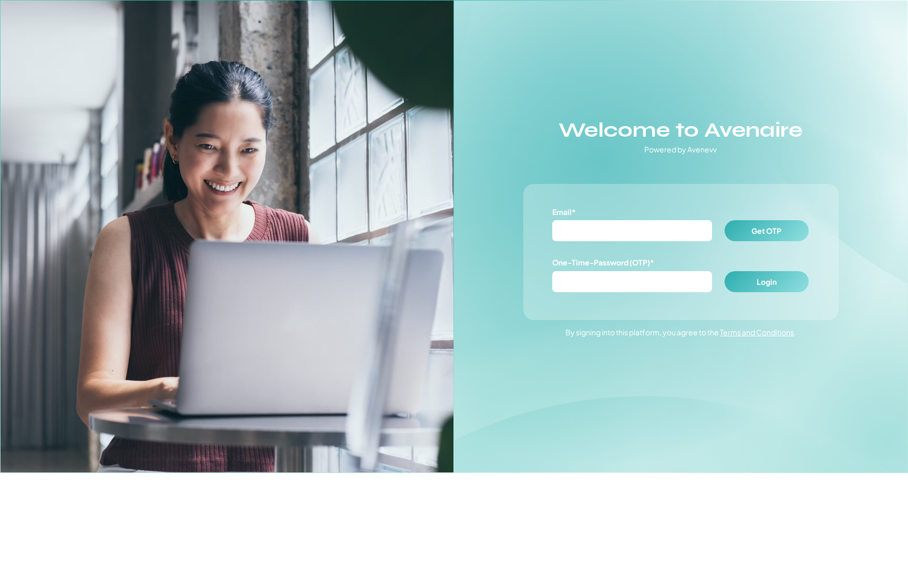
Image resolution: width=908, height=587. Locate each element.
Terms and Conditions (757, 332)
